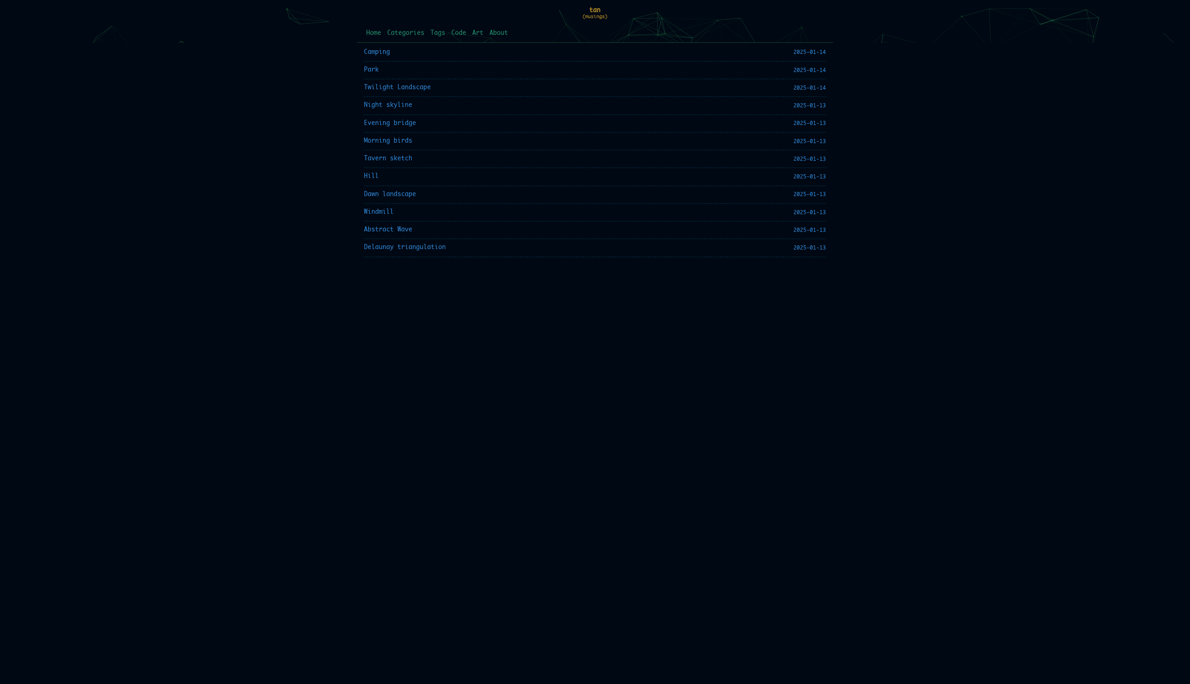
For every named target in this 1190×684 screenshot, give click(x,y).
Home (373, 33)
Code (458, 33)
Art (477, 33)
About (498, 33)
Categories (405, 33)
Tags (437, 33)
